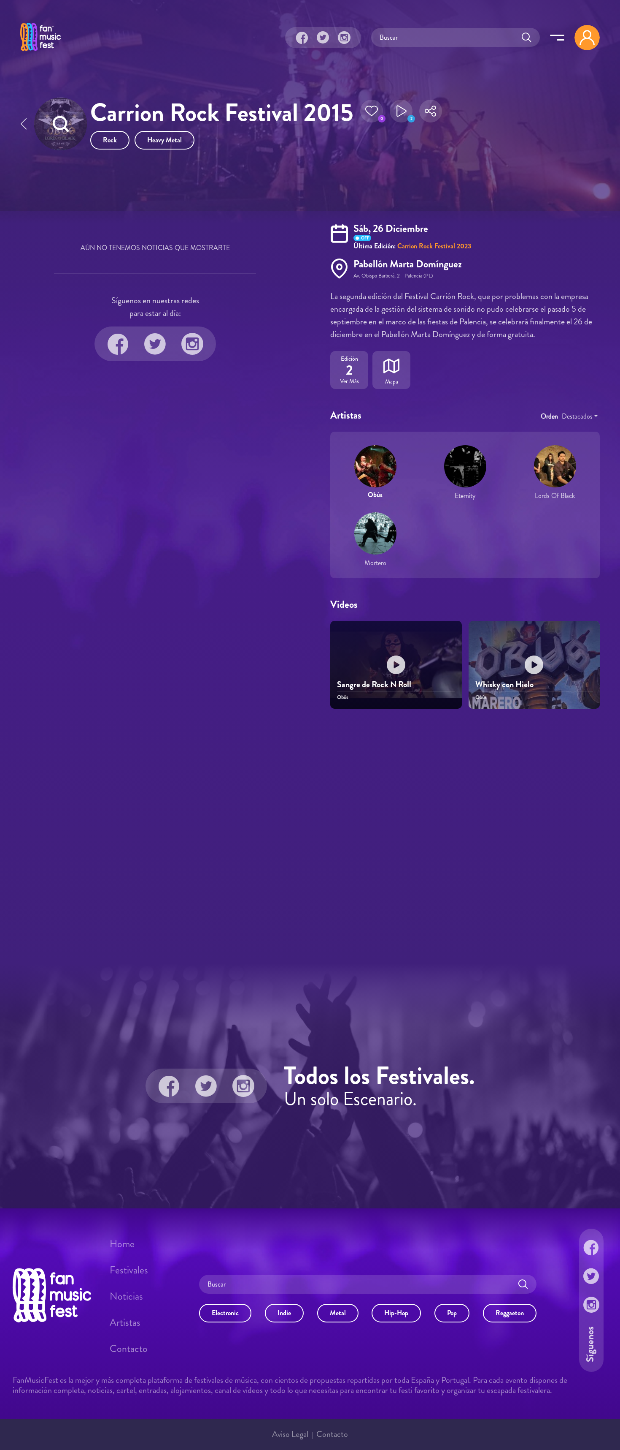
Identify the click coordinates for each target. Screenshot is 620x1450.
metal (338, 1312)
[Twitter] (323, 37)
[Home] (40, 52)
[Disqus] (310, 834)
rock (110, 140)
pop (452, 1312)
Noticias (126, 1296)
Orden (549, 416)
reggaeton (510, 1312)
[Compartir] (430, 114)
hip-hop (396, 1312)
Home (122, 1244)
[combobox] (580, 416)
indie (284, 1312)
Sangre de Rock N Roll (374, 684)
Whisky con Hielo (504, 684)
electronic (225, 1312)
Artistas (125, 1322)
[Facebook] (302, 37)
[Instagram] (344, 37)
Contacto (129, 1348)
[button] (371, 114)
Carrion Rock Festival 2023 (434, 246)
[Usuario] (587, 37)
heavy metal (164, 140)
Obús (375, 495)
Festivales (129, 1270)
